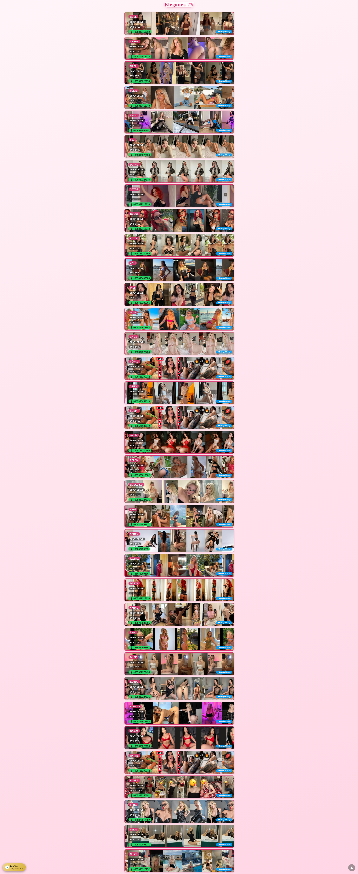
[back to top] (351, 867)
